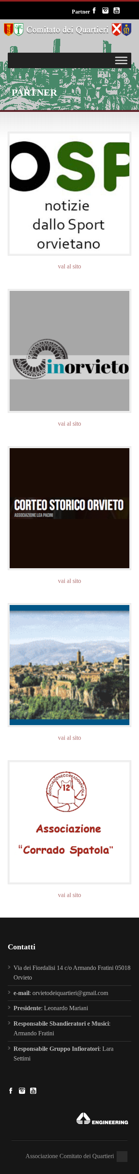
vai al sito (69, 423)
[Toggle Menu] (121, 60)
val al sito (69, 266)
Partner (81, 12)
